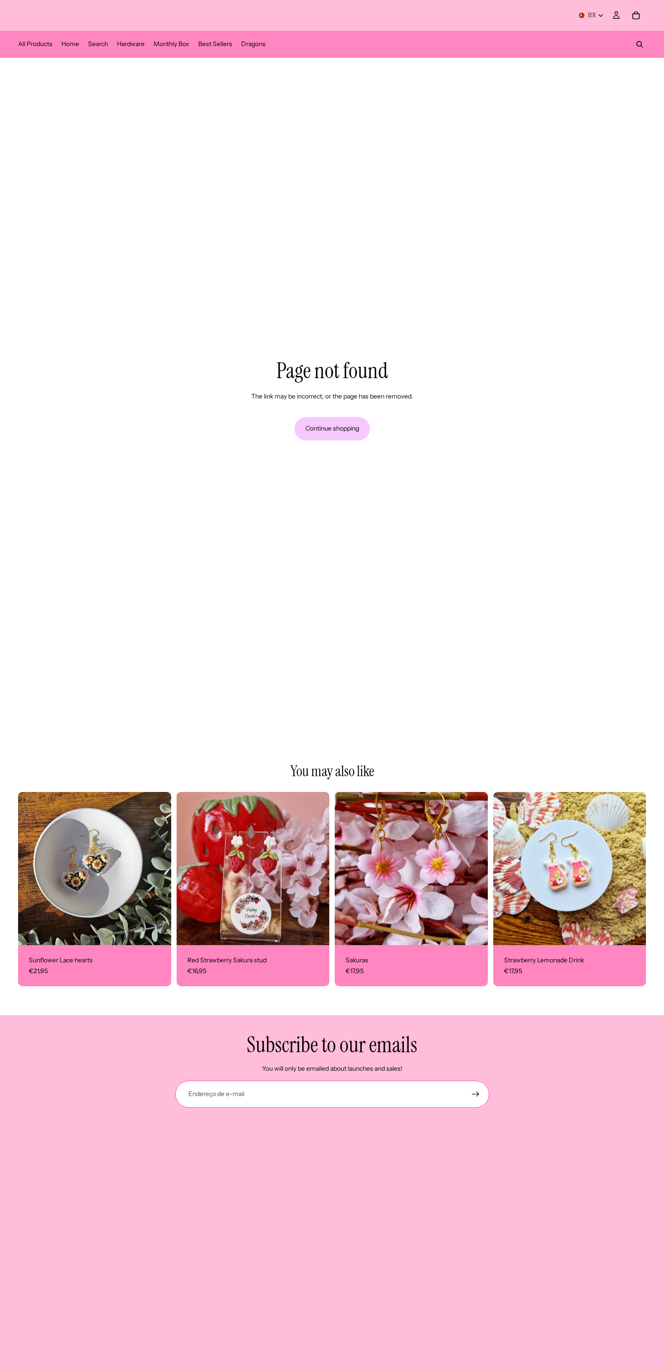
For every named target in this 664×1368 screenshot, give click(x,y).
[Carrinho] (636, 15)
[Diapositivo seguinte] (474, 869)
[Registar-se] (475, 1094)
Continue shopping (332, 428)
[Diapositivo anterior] (348, 869)
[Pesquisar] (640, 44)
